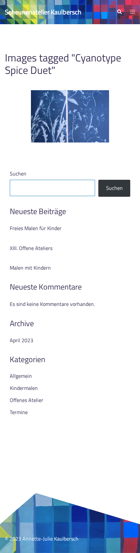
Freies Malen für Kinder (36, 228)
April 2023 (21, 340)
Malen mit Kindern (30, 268)
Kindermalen (24, 388)
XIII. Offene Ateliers (31, 248)
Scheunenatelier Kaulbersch (43, 12)
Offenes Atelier (26, 400)
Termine (19, 412)
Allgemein (21, 376)
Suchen (18, 173)
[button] (119, 12)
